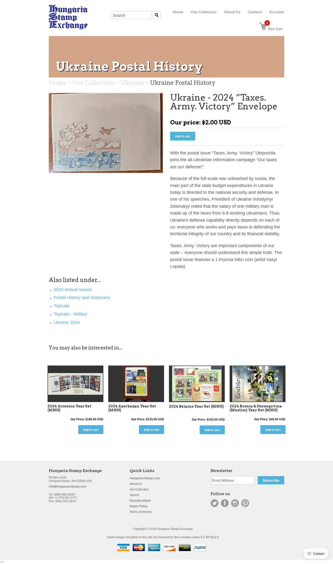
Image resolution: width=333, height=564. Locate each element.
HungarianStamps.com (145, 478)
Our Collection (139, 489)
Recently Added (140, 500)
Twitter (214, 503)
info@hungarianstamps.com (67, 486)
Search (134, 495)
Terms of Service (141, 512)
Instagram (235, 503)
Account (276, 12)
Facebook (225, 503)
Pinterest (245, 503)
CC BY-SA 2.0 (210, 537)
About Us (136, 484)
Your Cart (274, 29)
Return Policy (138, 506)
